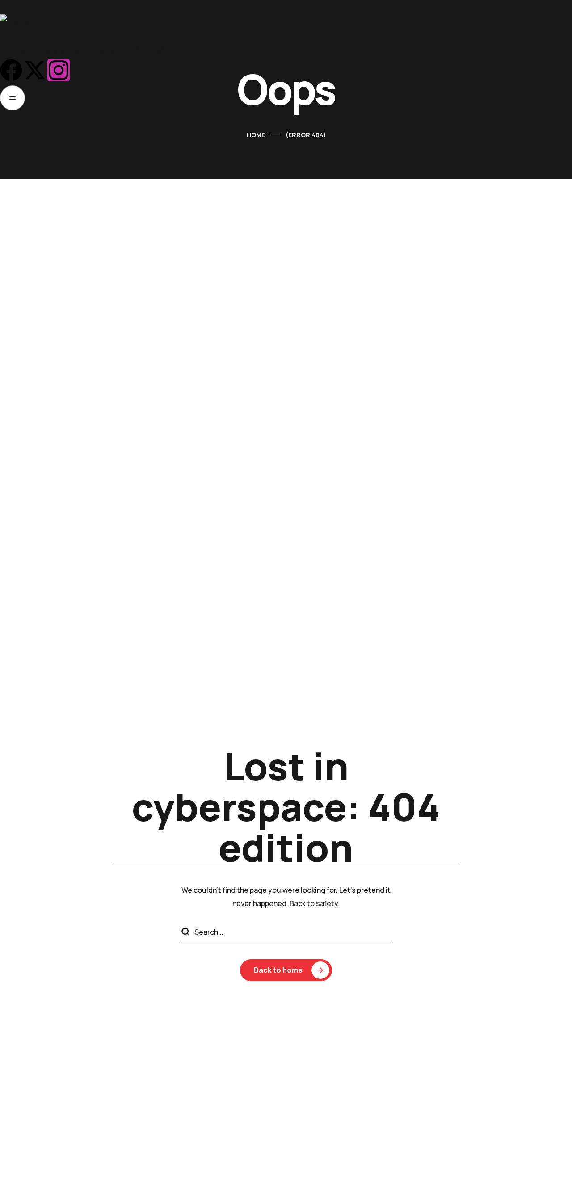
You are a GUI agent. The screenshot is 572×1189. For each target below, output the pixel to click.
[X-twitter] (35, 70)
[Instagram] (58, 70)
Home (256, 135)
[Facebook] (11, 70)
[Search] (185, 932)
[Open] (12, 98)
